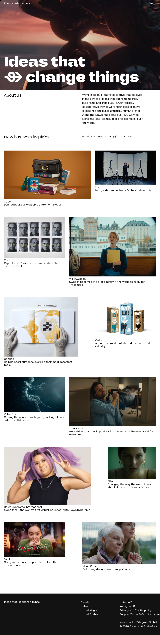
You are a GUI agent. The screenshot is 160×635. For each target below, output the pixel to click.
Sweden (86, 602)
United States (89, 614)
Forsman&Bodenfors (17, 3)
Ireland (85, 606)
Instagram (126, 606)
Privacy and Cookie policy (136, 610)
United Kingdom (90, 610)
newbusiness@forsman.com (114, 136)
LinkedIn (125, 602)
